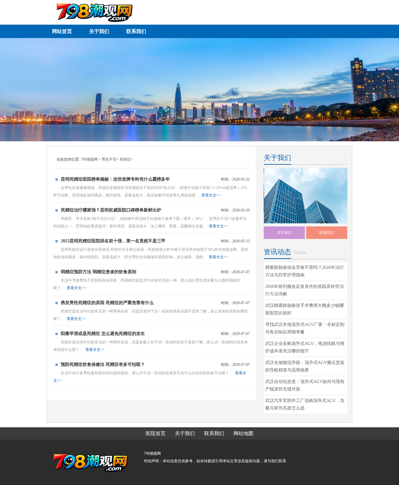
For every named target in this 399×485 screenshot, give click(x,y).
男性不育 (109, 159)
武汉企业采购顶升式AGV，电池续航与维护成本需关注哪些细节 (304, 347)
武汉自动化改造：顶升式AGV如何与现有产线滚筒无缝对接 (304, 385)
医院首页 (156, 433)
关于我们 (284, 232)
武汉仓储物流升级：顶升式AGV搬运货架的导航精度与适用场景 (304, 366)
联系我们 (326, 232)
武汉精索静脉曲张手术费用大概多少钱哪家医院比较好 (304, 309)
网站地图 (243, 433)
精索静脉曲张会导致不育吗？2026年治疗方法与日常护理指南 (304, 271)
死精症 (125, 159)
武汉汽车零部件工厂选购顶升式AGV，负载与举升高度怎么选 (304, 404)
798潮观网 (89, 159)
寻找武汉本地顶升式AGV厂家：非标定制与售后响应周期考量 (304, 328)
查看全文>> (211, 195)
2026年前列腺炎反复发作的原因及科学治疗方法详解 (304, 290)
